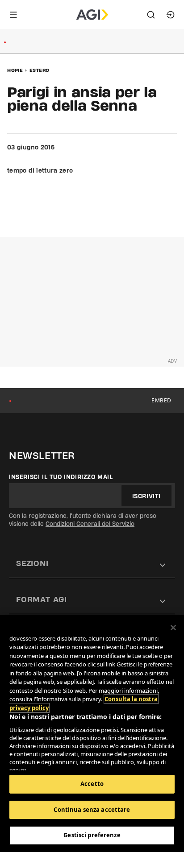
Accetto (92, 784)
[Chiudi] (173, 627)
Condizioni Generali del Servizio (90, 523)
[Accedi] (170, 14)
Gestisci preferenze (91, 835)
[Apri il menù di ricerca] (150, 14)
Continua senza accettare (92, 810)
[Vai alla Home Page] (92, 15)
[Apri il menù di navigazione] (13, 14)
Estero (39, 70)
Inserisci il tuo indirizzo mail (61, 477)
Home (15, 70)
